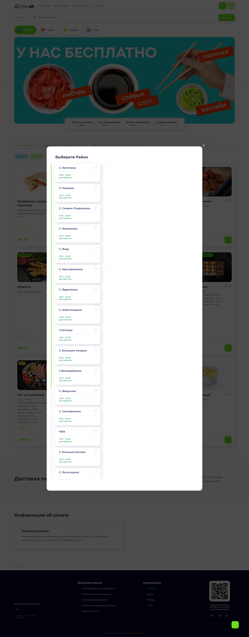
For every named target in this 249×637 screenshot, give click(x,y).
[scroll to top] (235, 624)
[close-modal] (203, 145)
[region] (77, 322)
